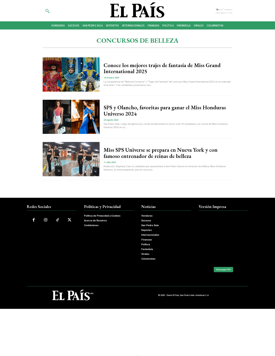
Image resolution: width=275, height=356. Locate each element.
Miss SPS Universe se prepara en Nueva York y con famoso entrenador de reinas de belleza (161, 153)
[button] (47, 11)
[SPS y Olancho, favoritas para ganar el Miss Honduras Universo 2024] (71, 117)
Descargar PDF (223, 269)
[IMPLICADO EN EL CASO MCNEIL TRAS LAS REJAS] (223, 239)
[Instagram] (45, 220)
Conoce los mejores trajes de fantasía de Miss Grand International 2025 (162, 68)
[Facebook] (33, 220)
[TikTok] (57, 220)
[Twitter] (69, 220)
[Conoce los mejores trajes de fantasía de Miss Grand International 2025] (71, 74)
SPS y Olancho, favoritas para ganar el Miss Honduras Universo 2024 (165, 110)
